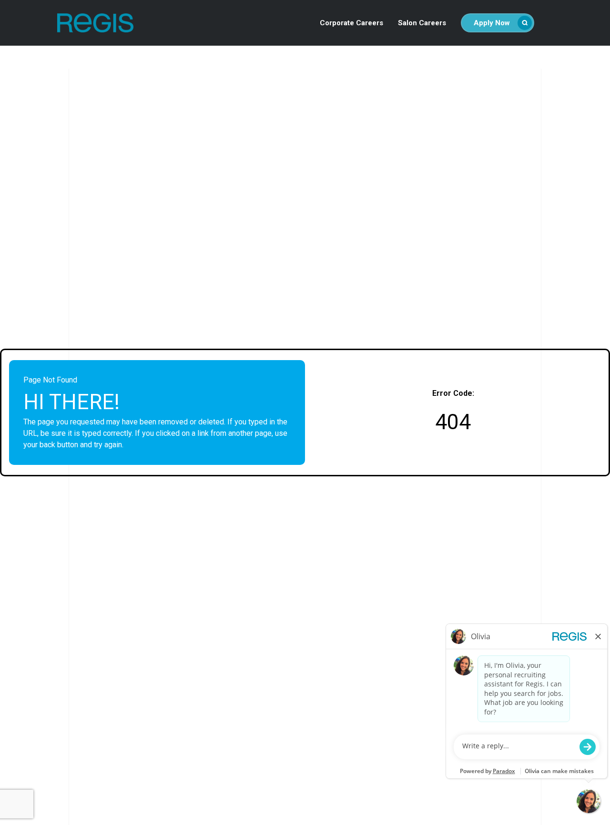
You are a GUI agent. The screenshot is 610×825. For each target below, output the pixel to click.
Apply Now (492, 23)
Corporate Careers (351, 23)
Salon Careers (422, 23)
